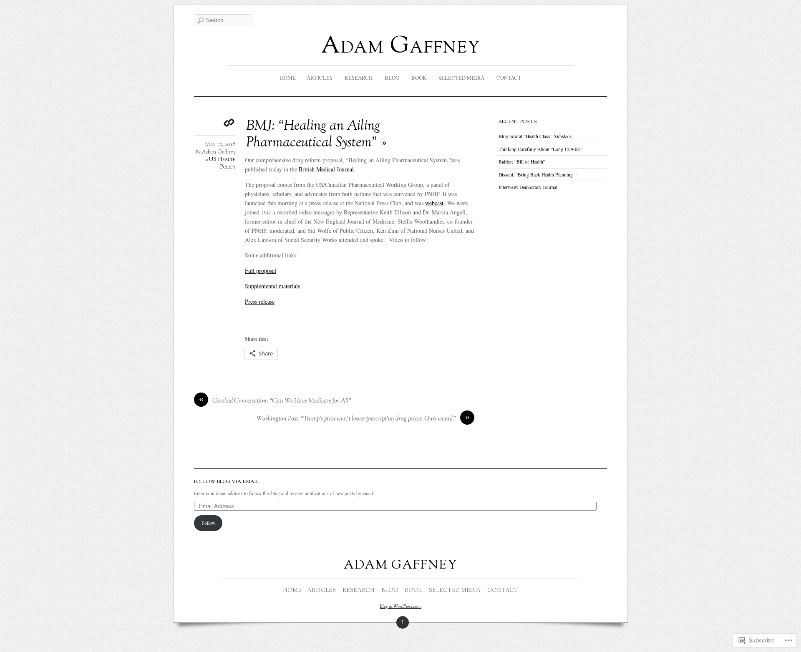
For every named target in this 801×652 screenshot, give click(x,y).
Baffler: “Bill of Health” (522, 162)
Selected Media (461, 77)
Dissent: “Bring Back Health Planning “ (538, 174)
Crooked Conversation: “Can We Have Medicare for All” (281, 401)
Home (288, 77)
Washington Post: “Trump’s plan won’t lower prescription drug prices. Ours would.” (356, 419)
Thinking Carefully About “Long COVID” (540, 149)
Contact (508, 77)
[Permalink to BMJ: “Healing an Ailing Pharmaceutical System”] (229, 123)
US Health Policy (222, 163)
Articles (319, 77)
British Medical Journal (326, 169)
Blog (392, 77)
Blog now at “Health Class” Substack (535, 136)
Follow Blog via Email (226, 482)
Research (359, 77)
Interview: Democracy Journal (528, 187)
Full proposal (260, 270)
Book (418, 77)
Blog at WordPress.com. (400, 606)
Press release (260, 301)
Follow (208, 523)
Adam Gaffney (400, 47)
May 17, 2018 (220, 145)
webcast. (435, 203)
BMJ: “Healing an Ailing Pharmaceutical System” (313, 134)
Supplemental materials (272, 286)
